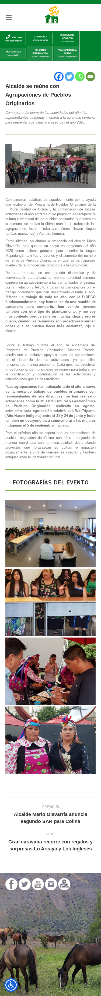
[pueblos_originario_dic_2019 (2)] (50, 602)
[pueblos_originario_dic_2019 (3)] (50, 533)
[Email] (90, 76)
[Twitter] (69, 76)
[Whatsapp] (80, 76)
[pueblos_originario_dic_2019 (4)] (50, 740)
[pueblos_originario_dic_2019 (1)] (50, 671)
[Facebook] (59, 76)
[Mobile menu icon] (8, 17)
